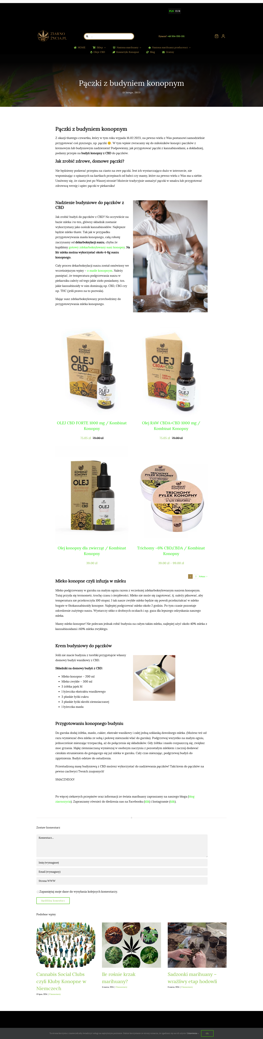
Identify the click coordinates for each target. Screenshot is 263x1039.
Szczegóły (93, 413)
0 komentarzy (55, 994)
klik (147, 801)
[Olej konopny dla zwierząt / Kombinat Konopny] (91, 495)
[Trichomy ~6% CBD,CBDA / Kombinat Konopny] (171, 495)
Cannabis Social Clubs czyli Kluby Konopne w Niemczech (66, 945)
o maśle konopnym (99, 271)
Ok (207, 1033)
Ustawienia (192, 1033)
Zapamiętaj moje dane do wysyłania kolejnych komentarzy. (78, 892)
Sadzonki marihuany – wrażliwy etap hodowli (197, 945)
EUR (177, 11)
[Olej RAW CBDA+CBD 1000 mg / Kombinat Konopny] (171, 370)
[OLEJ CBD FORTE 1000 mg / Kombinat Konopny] (91, 370)
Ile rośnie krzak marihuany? (131, 945)
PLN (171, 11)
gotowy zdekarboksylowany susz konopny (97, 247)
